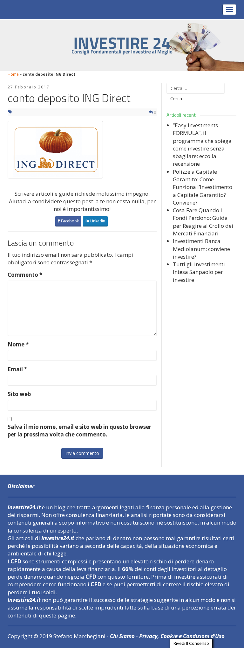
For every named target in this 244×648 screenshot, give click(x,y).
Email (17, 369)
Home (13, 74)
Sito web (19, 394)
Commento (25, 274)
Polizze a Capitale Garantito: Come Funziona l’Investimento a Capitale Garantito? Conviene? (202, 187)
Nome (18, 344)
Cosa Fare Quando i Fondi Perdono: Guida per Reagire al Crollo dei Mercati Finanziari (203, 221)
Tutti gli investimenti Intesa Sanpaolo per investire (199, 272)
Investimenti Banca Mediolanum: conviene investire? (201, 248)
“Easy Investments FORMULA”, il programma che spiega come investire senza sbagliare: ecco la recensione (202, 144)
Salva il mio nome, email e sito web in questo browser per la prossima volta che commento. (79, 430)
